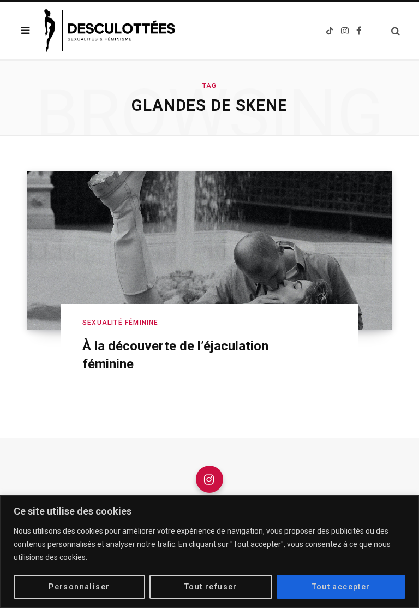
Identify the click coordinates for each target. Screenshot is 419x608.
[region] (209, 551)
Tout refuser (210, 586)
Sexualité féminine (120, 322)
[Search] (391, 30)
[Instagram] (209, 479)
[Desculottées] (112, 30)
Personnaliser (79, 586)
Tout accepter (341, 586)
